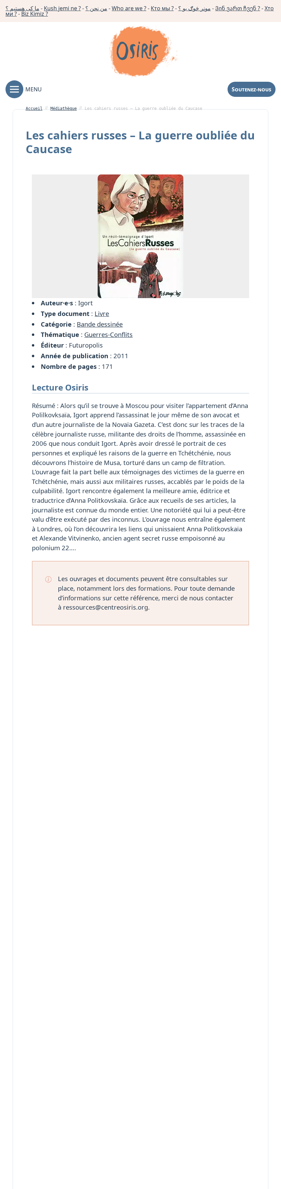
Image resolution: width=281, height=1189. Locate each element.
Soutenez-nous (251, 89)
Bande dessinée (100, 324)
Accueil (34, 108)
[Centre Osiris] (143, 52)
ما (22, 8)
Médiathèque (63, 108)
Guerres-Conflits (108, 334)
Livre (102, 313)
